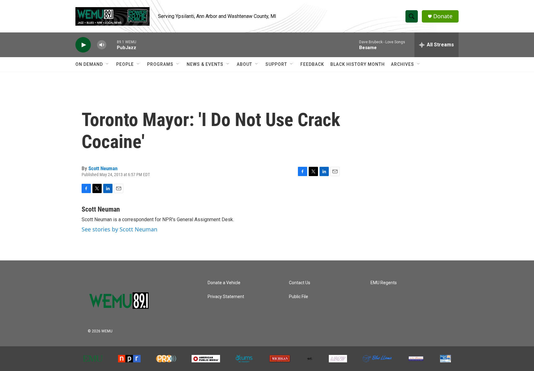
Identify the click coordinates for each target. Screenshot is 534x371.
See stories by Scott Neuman (119, 229)
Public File (298, 296)
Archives (402, 64)
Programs (160, 64)
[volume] (101, 45)
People (125, 64)
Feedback (312, 64)
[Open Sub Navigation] (107, 64)
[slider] (111, 44)
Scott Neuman (102, 168)
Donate (442, 16)
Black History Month (357, 64)
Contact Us (299, 282)
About (244, 64)
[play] (83, 44)
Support (276, 64)
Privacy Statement (226, 296)
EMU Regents (384, 282)
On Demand (89, 64)
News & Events (205, 64)
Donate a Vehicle (224, 282)
